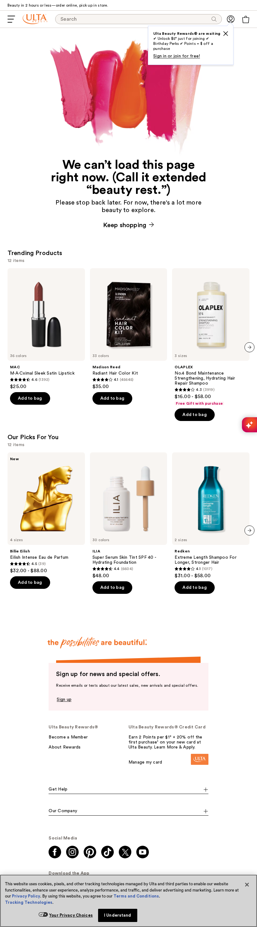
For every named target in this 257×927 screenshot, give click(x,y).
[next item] (249, 347)
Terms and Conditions (136, 896)
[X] (225, 33)
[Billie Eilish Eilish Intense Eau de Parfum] (46, 513)
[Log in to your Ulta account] (230, 19)
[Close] (247, 885)
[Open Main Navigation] (11, 19)
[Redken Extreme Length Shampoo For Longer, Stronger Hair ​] (210, 515)
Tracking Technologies (28, 902)
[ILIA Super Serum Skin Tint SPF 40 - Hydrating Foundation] (128, 515)
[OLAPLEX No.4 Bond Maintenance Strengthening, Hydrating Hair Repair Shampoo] (210, 337)
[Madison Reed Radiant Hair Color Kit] (128, 329)
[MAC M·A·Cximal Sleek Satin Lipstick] (46, 329)
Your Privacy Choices (71, 915)
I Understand (117, 915)
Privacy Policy (26, 896)
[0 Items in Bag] (245, 19)
